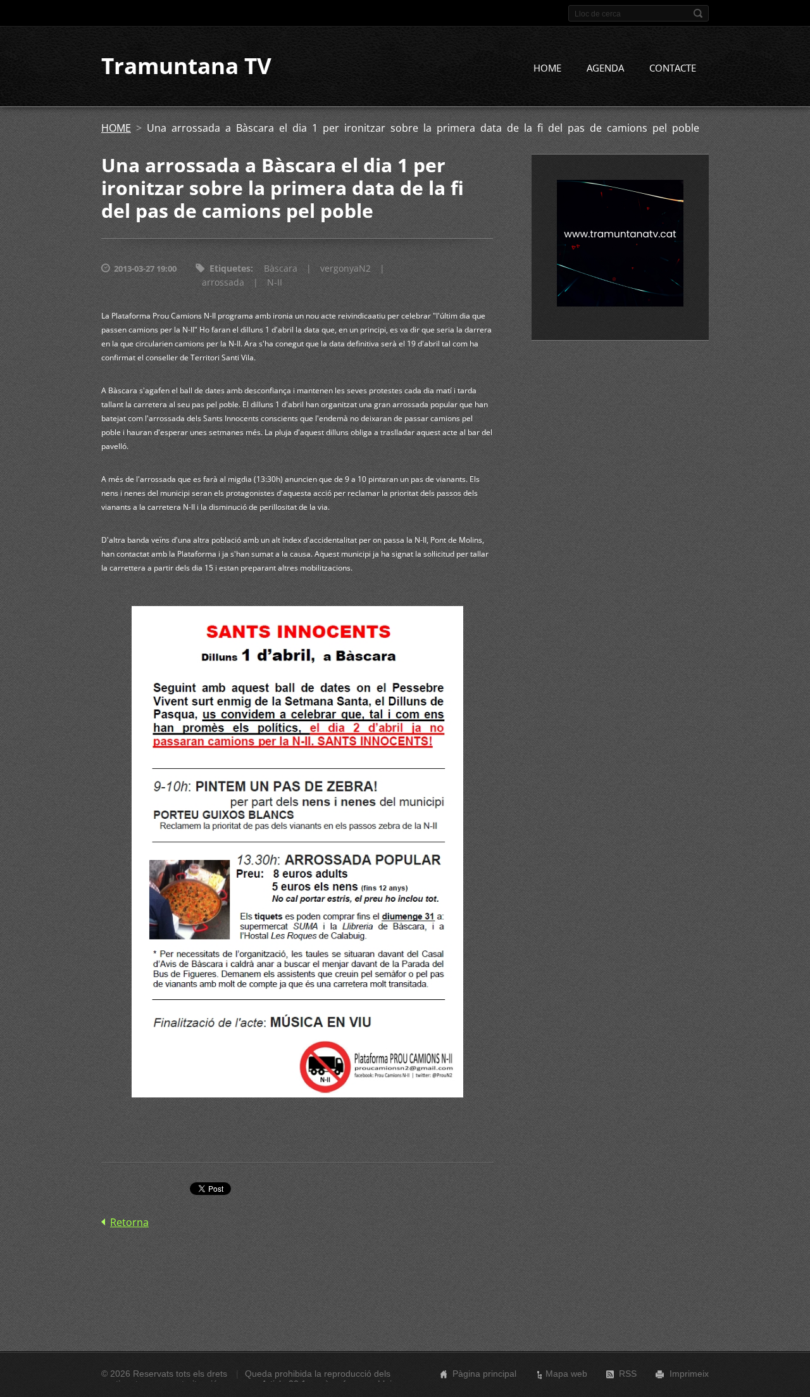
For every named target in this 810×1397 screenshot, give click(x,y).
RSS (628, 1374)
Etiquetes (230, 268)
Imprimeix (689, 1374)
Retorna (129, 1222)
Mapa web (566, 1374)
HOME (547, 67)
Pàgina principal (484, 1374)
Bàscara (280, 268)
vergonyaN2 (345, 268)
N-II (274, 282)
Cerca (698, 13)
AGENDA (605, 67)
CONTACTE (672, 67)
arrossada (223, 282)
